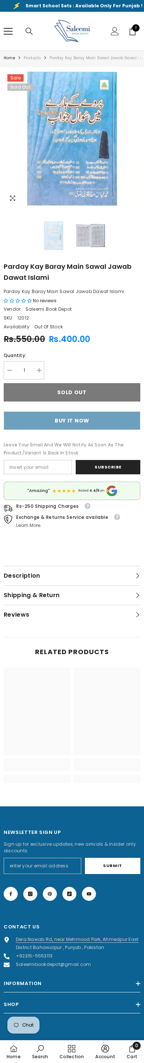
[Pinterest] (50, 894)
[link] (37, 767)
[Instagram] (30, 894)
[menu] (8, 31)
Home (9, 58)
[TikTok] (69, 894)
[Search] (29, 31)
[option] (72, 139)
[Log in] (115, 31)
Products (32, 58)
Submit (112, 865)
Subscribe (108, 467)
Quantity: (15, 355)
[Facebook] (11, 894)
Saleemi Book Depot (48, 309)
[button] (18, 300)
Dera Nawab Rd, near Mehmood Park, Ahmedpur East (77, 939)
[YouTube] (89, 894)
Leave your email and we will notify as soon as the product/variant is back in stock (64, 449)
